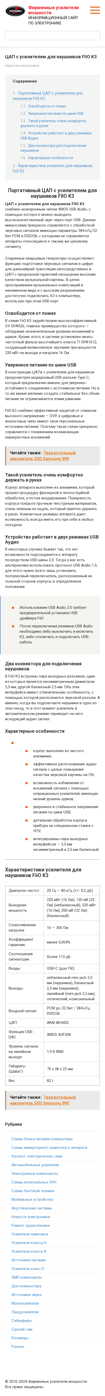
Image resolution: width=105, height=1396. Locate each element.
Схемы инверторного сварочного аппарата (49, 1147)
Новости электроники (22, 65)
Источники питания (28, 1260)
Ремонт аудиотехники (30, 1225)
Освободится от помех (47, 106)
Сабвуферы (21, 1320)
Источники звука (26, 1294)
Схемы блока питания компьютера (42, 1139)
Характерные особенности (50, 158)
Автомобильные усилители (35, 1165)
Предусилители (24, 1312)
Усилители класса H (28, 1242)
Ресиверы (20, 1338)
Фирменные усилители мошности (53, 10)
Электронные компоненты (34, 1173)
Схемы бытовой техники (32, 1191)
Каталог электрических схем (36, 1156)
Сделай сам (21, 1329)
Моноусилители (25, 1303)
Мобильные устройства (32, 1199)
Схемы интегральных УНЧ (33, 1182)
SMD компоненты (26, 1277)
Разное (17, 1346)
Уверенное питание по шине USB (55, 113)
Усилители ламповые (29, 1234)
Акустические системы (31, 1208)
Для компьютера (26, 1286)
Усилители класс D (27, 1268)
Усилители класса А (28, 1251)
